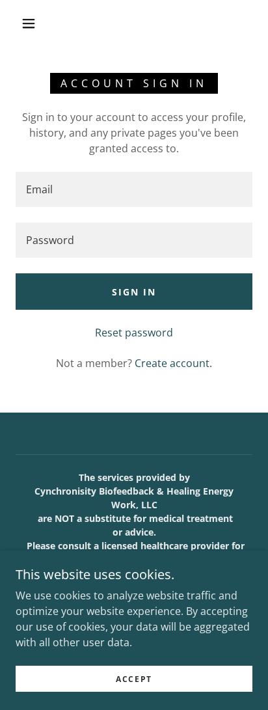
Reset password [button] (134, 332)
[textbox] (134, 189)
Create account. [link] (173, 363)
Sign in (134, 292)
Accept (134, 679)
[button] (29, 23)
